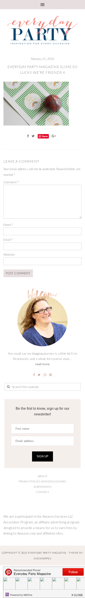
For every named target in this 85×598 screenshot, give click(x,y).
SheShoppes (42, 558)
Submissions (42, 486)
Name (8, 224)
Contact (42, 492)
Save (45, 136)
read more (42, 364)
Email (8, 239)
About (43, 476)
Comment (11, 182)
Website (9, 254)
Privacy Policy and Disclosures (42, 481)
